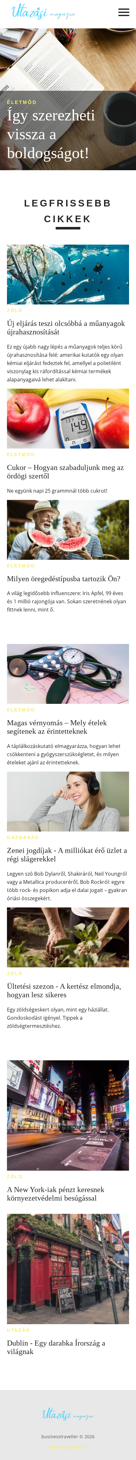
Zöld (15, 310)
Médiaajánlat (68, 1447)
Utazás (18, 1330)
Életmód (22, 102)
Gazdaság (23, 837)
